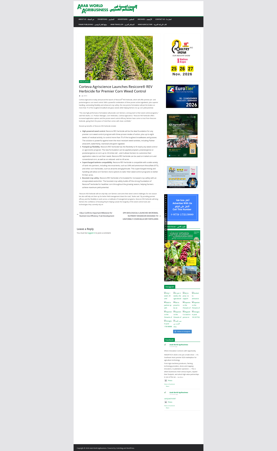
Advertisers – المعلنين (126, 19)
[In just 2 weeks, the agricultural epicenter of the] (177, 296)
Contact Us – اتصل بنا (163, 19)
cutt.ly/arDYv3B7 (170, 399)
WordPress (130, 448)
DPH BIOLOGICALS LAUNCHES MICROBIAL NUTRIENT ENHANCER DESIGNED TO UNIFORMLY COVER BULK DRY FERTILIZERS (140, 216)
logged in (91, 233)
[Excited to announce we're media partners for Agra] (196, 296)
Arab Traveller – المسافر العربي (122, 24)
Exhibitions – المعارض (106, 19)
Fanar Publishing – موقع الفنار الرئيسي (93, 24)
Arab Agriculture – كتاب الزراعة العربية (152, 24)
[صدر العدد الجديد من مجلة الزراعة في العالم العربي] (177, 324)
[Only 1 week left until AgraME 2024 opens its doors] (168, 296)
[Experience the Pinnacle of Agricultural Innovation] (187, 305)
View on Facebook (169, 384)
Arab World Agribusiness (179, 345)
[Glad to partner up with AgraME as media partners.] (168, 305)
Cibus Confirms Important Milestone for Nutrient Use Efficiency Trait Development (96, 214)
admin (85, 96)
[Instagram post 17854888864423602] (168, 324)
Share (167, 386)
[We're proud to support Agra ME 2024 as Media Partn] (187, 296)
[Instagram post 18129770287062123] (196, 314)
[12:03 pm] (80, 95)
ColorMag (119, 448)
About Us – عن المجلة (86, 19)
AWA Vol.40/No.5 (84, 81)
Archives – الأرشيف (145, 19)
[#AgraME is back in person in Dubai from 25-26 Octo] (187, 314)
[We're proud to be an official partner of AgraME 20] (177, 305)
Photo (170, 380)
